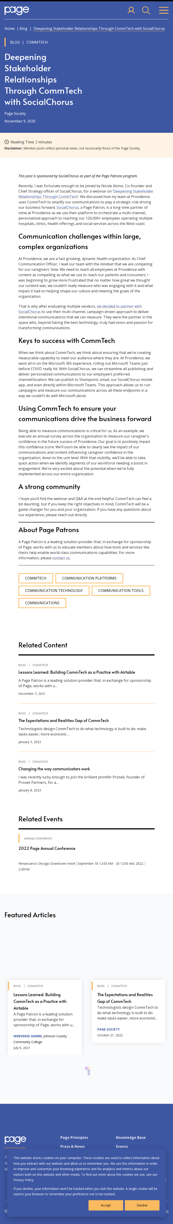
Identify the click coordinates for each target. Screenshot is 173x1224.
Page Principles (74, 1137)
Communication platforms (89, 578)
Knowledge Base (131, 1137)
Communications (42, 603)
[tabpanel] (45, 992)
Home (10, 28)
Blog (23, 28)
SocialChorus (68, 207)
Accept (106, 1205)
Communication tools (120, 590)
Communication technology (54, 590)
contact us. (61, 557)
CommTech (35, 578)
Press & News (72, 1146)
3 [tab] (88, 1076)
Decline (142, 1205)
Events (122, 1146)
